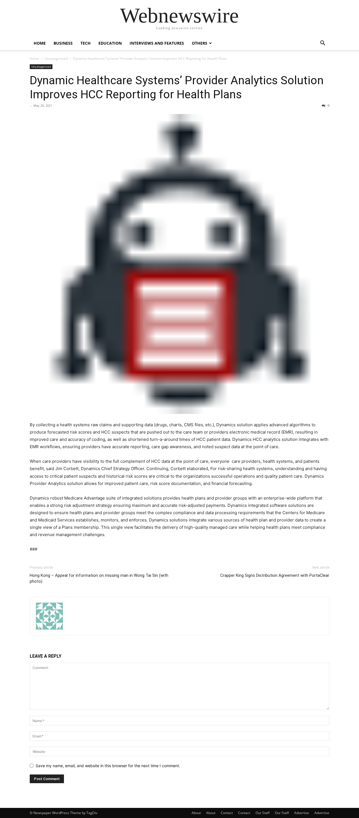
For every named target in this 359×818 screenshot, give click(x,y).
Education (110, 43)
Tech (85, 43)
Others (199, 43)
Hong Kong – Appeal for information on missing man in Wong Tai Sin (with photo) (99, 578)
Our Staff (263, 812)
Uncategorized (56, 58)
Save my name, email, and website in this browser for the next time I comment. (108, 765)
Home (40, 43)
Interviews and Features (157, 43)
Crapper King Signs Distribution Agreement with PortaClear (274, 575)
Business (63, 43)
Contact (227, 812)
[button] (322, 43)
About (196, 812)
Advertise (301, 812)
